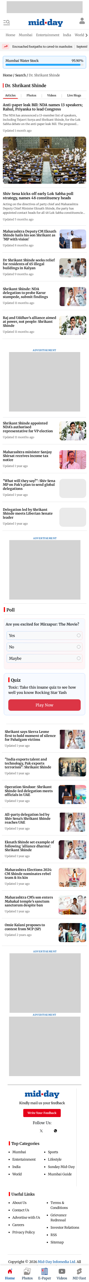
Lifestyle (54, 1159)
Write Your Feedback (42, 1113)
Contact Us (20, 1210)
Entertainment (24, 1159)
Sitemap (57, 1242)
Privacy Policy (23, 1232)
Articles (10, 95)
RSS (54, 1235)
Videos (51, 95)
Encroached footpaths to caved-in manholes (42, 46)
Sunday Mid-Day (61, 1167)
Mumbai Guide (60, 1174)
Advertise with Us (26, 1217)
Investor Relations (65, 1227)
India (16, 1167)
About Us (19, 1203)
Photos (31, 95)
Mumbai (19, 1152)
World (17, 1174)
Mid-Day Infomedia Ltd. (57, 1262)
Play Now (45, 705)
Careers (18, 1225)
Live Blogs (74, 95)
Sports (53, 1152)
